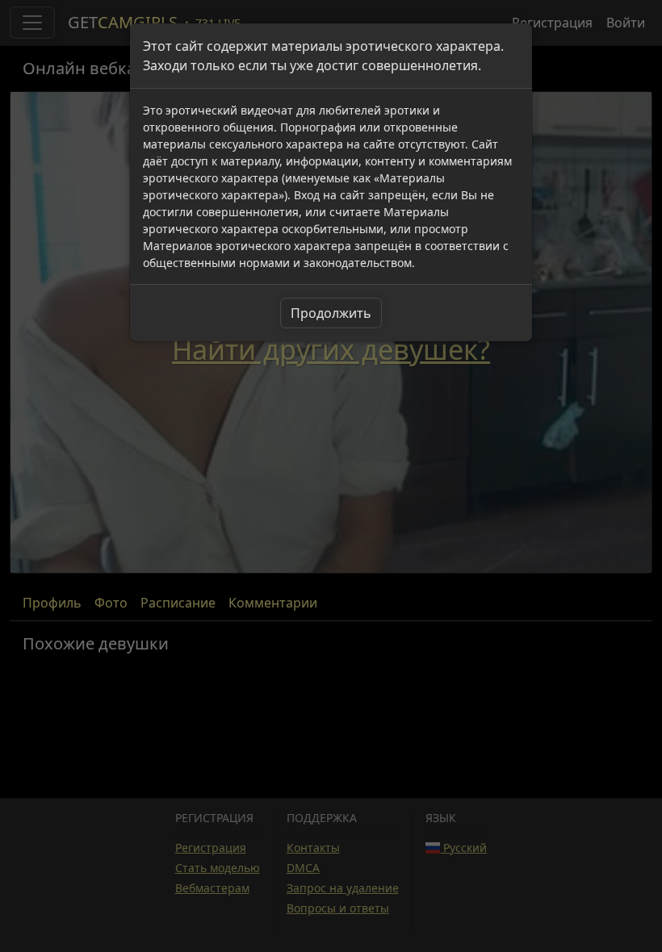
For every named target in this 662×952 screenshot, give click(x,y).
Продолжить (331, 313)
